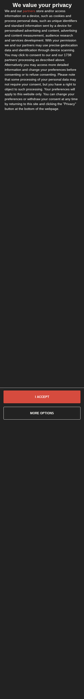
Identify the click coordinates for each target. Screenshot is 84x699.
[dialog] (42, 349)
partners (29, 11)
